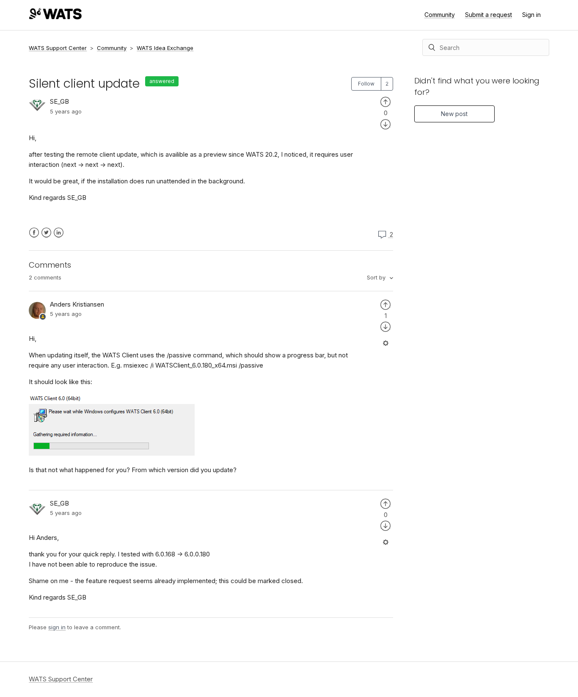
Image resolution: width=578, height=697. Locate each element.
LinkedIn (58, 232)
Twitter (46, 232)
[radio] (385, 101)
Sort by (377, 277)
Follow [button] (366, 83)
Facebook (34, 232)
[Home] (55, 17)
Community (439, 14)
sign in (57, 627)
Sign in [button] (531, 14)
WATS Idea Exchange (165, 47)
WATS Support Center (58, 47)
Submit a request (488, 14)
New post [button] (454, 113)
